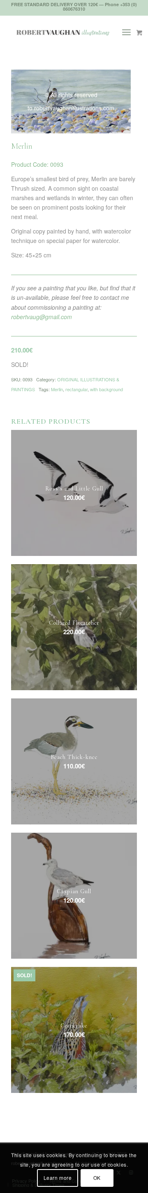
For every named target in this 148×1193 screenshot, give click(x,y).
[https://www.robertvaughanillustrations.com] (61, 32)
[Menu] (126, 32)
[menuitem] (129, 32)
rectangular (76, 389)
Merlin (57, 389)
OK (97, 1177)
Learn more (58, 1177)
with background (106, 389)
